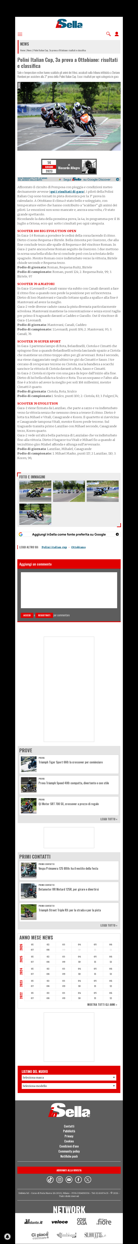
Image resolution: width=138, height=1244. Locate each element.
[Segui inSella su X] (87, 1180)
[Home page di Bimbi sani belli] (66, 1236)
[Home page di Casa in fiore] (104, 1222)
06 (110, 944)
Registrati (44, 615)
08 (47, 949)
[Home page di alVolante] (33, 1222)
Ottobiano (78, 547)
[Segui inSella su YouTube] (69, 1180)
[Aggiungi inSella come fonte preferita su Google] (69, 534)
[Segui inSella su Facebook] (78, 1180)
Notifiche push (69, 1156)
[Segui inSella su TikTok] (50, 1180)
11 (95, 961)
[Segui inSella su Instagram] (59, 1180)
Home (22, 50)
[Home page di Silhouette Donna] (96, 1236)
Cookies (69, 1141)
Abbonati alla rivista (69, 1170)
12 (111, 961)
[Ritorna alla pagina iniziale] (69, 1116)
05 (95, 944)
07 (32, 949)
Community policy (69, 1151)
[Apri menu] (20, 33)
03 (63, 944)
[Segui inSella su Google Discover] (69, 179)
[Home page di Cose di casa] (81, 1222)
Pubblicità (69, 1131)
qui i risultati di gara (67, 192)
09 (63, 961)
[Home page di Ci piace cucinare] (40, 1236)
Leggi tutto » (108, 819)
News (29, 50)
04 (79, 944)
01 (32, 944)
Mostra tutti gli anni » (102, 1005)
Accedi (27, 615)
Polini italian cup (54, 547)
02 (48, 944)
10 (79, 961)
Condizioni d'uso (69, 1146)
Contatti (69, 1126)
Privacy (69, 1136)
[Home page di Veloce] (60, 1222)
